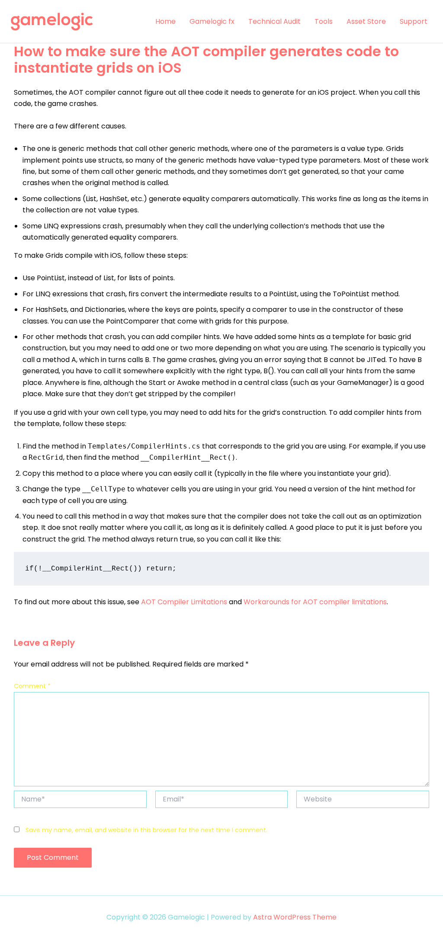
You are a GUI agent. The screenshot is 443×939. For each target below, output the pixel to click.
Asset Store (366, 21)
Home (165, 21)
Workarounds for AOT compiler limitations (315, 602)
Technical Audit (274, 21)
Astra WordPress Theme (295, 917)
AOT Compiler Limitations (184, 602)
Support (413, 21)
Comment (32, 686)
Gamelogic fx (211, 21)
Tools (324, 21)
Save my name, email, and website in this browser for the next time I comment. (146, 830)
